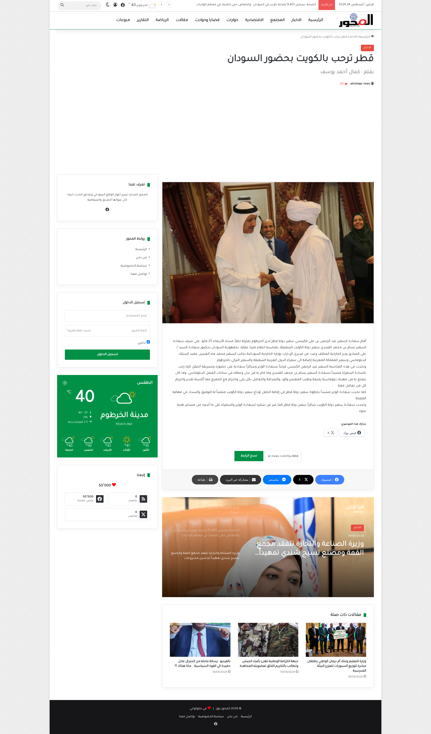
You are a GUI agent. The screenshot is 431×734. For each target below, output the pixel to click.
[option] (268, 547)
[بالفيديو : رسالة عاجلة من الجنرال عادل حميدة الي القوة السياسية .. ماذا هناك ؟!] (200, 640)
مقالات (182, 20)
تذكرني (142, 343)
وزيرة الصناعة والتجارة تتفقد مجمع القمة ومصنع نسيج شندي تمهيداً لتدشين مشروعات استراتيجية (249, 4)
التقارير (143, 20)
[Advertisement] (215, 129)
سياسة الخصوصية (134, 266)
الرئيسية (315, 20)
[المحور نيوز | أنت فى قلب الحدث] (356, 20)
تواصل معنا (139, 274)
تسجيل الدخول (107, 354)
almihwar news (360, 83)
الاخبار (296, 20)
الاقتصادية (254, 20)
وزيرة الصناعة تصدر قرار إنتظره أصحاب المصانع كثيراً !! (316, 549)
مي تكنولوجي (198, 709)
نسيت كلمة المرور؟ (79, 330)
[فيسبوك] (107, 210)
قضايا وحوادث (207, 20)
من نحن (141, 258)
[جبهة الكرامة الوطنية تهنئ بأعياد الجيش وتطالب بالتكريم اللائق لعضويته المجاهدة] (268, 640)
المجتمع (277, 20)
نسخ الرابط (249, 456)
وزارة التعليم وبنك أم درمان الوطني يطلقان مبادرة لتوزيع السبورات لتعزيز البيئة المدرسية (336, 666)
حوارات (232, 20)
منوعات (123, 20)
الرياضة (162, 20)
